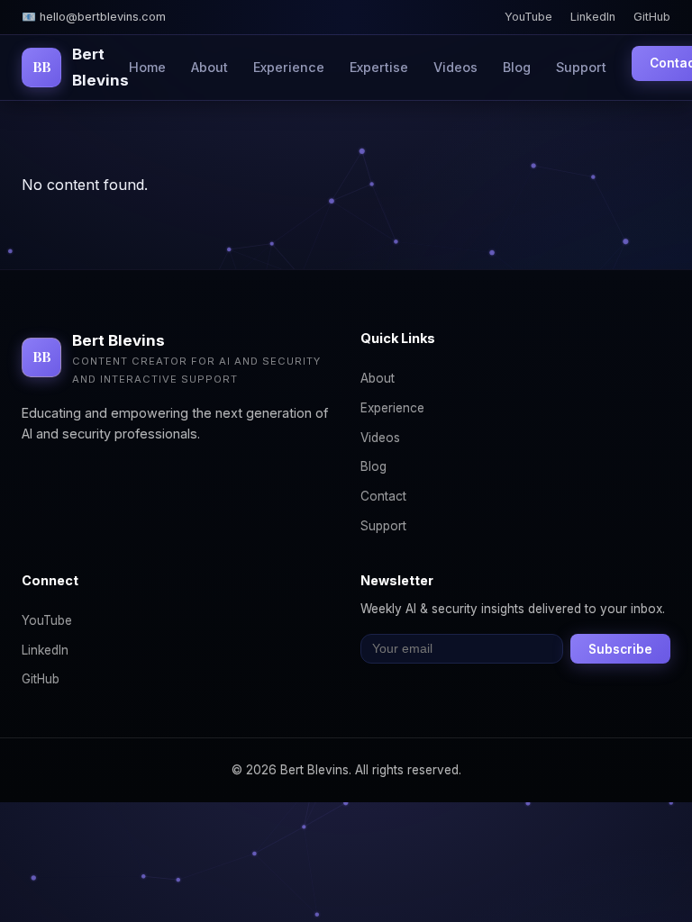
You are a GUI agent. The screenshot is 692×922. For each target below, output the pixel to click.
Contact (383, 496)
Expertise (379, 67)
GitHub (651, 16)
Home (147, 67)
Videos (455, 67)
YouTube (528, 16)
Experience (288, 67)
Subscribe (620, 649)
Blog (517, 67)
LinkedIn (592, 16)
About (209, 67)
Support (581, 67)
